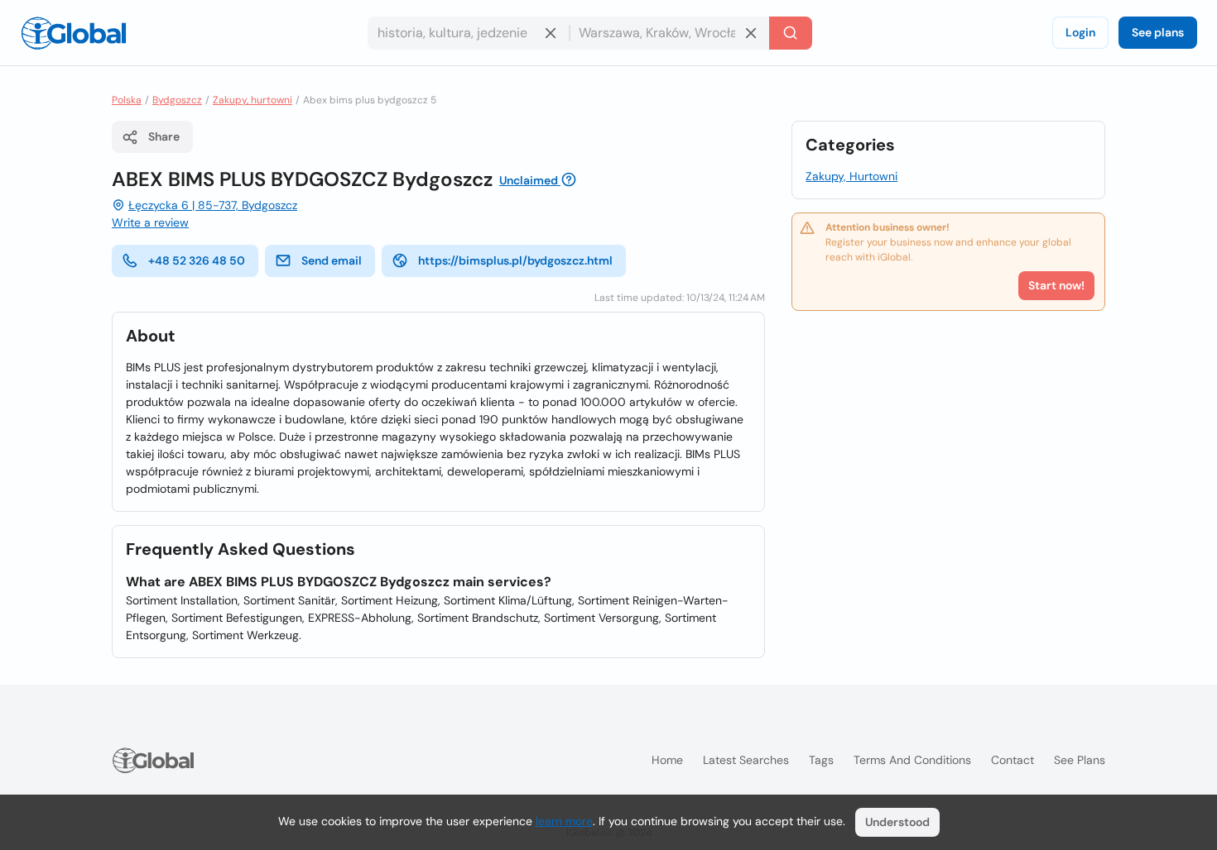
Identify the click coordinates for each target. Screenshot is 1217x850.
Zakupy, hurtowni (252, 100)
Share (164, 136)
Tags (821, 759)
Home (667, 759)
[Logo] (73, 33)
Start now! (1056, 285)
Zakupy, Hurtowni (851, 176)
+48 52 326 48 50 (196, 260)
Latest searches (746, 759)
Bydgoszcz (177, 100)
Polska (127, 100)
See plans (1158, 32)
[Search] (790, 33)
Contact (1012, 759)
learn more (564, 821)
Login (1080, 32)
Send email (331, 260)
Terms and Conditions (912, 759)
